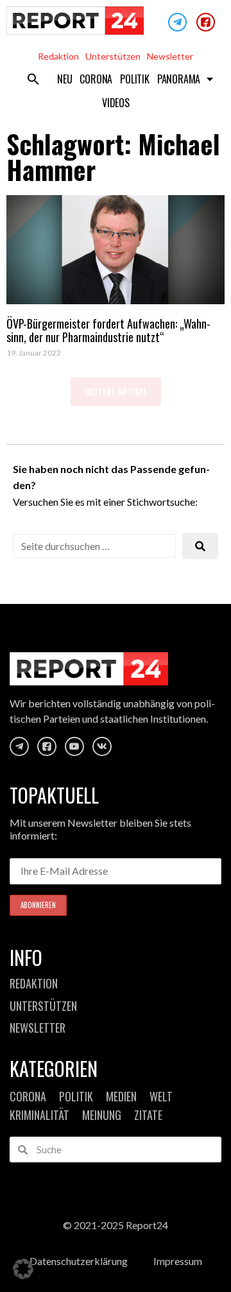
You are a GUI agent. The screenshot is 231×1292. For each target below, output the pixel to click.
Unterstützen (113, 56)
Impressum (177, 1261)
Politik (135, 79)
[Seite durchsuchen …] (94, 546)
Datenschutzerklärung (79, 1261)
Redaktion (58, 56)
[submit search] (200, 546)
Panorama (178, 79)
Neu (64, 79)
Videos (116, 102)
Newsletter (170, 56)
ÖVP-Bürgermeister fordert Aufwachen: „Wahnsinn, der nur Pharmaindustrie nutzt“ (108, 330)
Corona (96, 79)
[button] (33, 79)
